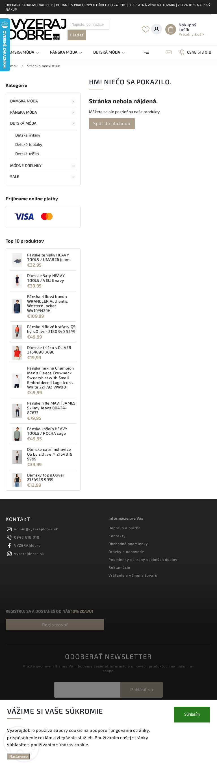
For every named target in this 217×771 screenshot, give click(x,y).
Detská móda (23, 123)
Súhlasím (192, 714)
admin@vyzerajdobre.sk (36, 529)
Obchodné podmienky (128, 543)
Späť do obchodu (112, 123)
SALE (14, 176)
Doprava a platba (124, 528)
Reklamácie (119, 567)
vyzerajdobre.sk (29, 553)
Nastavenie (18, 756)
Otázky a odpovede (126, 551)
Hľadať (77, 35)
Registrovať (55, 624)
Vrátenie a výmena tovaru (132, 575)
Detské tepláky (28, 144)
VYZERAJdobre (27, 545)
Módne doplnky (26, 165)
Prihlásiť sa (141, 689)
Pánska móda (23, 112)
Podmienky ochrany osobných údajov (142, 559)
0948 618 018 (27, 537)
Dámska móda (24, 100)
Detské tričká (27, 153)
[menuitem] (25, 52)
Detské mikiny (27, 135)
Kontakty (117, 535)
